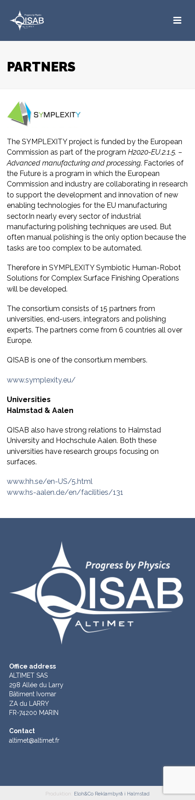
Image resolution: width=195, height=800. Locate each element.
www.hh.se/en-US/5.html (50, 481)
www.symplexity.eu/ (41, 380)
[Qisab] (50, 20)
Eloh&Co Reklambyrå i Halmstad (112, 794)
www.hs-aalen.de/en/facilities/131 (65, 492)
